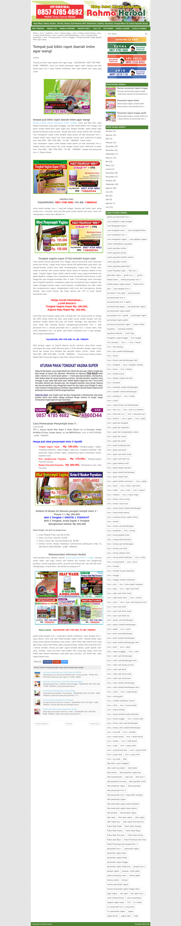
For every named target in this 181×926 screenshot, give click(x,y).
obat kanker (112, 772)
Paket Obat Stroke (135, 835)
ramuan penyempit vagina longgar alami (123, 889)
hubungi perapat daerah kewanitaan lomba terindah (55, 123)
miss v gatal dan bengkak (117, 423)
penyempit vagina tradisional (118, 866)
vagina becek (112, 916)
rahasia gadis (134, 875)
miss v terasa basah (128, 705)
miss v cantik (112, 400)
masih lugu (129, 333)
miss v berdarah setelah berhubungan (122, 387)
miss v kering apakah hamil (118, 535)
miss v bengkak (113, 365)
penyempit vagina (131, 849)
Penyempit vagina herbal (128, 100)
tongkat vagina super (115, 902)
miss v (124, 342)
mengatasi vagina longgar (117, 338)
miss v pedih (112, 629)
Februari (109, 143)
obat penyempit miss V (116, 790)
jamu (109, 289)
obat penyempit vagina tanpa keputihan (123, 804)
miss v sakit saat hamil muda (119, 674)
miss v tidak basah (129, 741)
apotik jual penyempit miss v (119, 217)
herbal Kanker (122, 28)
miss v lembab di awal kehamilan (120, 571)
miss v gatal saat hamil (116, 450)
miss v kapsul (139, 490)
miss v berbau (126, 369)
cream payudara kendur (116, 248)
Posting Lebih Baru (41, 723)
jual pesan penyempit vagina (118, 324)
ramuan (125, 880)
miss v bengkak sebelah (133, 365)
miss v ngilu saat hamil (129, 589)
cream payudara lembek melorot (120, 257)
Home (35, 33)
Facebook (48, 662)
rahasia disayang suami (116, 875)
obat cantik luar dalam (116, 768)
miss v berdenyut (114, 396)
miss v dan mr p (113, 410)
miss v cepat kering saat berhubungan (122, 405)
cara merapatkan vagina (117, 239)
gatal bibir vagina (114, 275)
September (110, 154)
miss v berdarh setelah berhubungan (122, 392)
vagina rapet (126, 916)
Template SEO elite (142, 924)
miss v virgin (112, 745)
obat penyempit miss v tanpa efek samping (124, 795)
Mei (107, 139)
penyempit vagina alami (116, 853)
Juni (107, 192)
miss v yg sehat (113, 759)
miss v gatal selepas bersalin (119, 468)
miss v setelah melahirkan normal (121, 701)
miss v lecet (132, 562)
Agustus (109, 135)
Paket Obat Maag (133, 831)
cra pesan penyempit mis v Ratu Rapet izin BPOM (62, 672)
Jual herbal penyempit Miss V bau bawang (59, 691)
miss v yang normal (138, 750)
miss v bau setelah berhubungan (120, 351)
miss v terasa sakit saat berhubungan (122, 723)
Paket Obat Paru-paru (116, 835)
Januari (109, 169)
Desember (110, 146)
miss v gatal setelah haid (117, 477)
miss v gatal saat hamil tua (118, 459)
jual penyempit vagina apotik (118, 311)
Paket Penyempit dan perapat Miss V (122, 844)
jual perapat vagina (138, 315)
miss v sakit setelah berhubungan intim (123, 687)
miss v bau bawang (115, 347)
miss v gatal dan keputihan (118, 427)
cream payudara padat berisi (118, 266)
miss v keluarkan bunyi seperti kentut (122, 517)
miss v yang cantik (128, 745)
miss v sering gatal (115, 696)
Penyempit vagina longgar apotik (131, 113)
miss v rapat (125, 647)
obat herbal (132, 768)
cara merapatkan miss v (117, 235)
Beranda (69, 723)
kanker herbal (138, 324)
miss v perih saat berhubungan (119, 633)
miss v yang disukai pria (117, 750)
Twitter (64, 662)
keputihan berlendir (114, 333)
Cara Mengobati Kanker (116, 226)
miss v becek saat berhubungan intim (122, 360)
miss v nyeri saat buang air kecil (133, 602)
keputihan (111, 329)
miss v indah (112, 490)
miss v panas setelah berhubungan (121, 625)
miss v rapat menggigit (116, 651)
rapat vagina (112, 893)
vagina (130, 911)
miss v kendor (113, 521)
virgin (136, 916)
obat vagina (140, 817)
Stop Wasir (108, 28)
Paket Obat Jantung (132, 826)
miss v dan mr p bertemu (133, 410)
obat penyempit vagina (116, 799)
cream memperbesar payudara (119, 244)
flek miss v (133, 271)
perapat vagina (113, 871)
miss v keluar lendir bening (118, 512)
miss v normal (135, 598)
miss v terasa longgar (116, 719)
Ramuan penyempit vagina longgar (132, 88)
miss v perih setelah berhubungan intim (123, 642)
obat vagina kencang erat (133, 822)
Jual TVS (97, 28)
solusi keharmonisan (115, 898)
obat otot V (140, 777)
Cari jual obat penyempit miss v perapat (58, 700)
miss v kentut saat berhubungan (65, 35)
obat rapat (111, 817)
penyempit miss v (114, 849)
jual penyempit (134, 293)
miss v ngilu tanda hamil (117, 598)
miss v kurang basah (52, 37)
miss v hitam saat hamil (130, 486)
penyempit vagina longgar (117, 862)
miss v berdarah (113, 383)
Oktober (109, 131)
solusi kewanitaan (134, 898)
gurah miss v (129, 275)
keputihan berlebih (125, 329)
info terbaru (38, 28)
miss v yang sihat (132, 754)
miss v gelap (141, 481)
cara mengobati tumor (116, 230)
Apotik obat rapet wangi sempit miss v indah (60, 709)
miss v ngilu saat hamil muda (119, 593)
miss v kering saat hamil (117, 548)
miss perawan (112, 342)
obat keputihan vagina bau (130, 772)
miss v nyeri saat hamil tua (118, 616)
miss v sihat (112, 705)
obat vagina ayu (113, 822)
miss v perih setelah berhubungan (121, 638)
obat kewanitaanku (114, 777)
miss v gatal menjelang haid (118, 445)
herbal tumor (138, 284)
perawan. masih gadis (131, 871)
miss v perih (125, 629)
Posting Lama (94, 723)
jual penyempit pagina (116, 306)
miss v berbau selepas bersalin (119, 378)
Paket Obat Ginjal (114, 826)
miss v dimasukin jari (136, 414)
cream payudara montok (117, 262)
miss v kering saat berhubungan (120, 544)
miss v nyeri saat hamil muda (119, 611)
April (107, 199)
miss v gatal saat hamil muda (119, 454)
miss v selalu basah (128, 692)
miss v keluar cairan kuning (84, 33)
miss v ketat (140, 557)
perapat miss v (139, 866)
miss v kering (129, 531)
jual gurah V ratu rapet (116, 293)
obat (125, 759)
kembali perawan (67, 28)
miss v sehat (112, 692)
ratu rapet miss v (137, 893)
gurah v (140, 275)
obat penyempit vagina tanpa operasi (122, 808)
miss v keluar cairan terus (117, 504)
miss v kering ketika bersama (119, 539)
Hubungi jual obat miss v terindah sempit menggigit (62, 682)
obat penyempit (134, 786)
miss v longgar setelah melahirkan (121, 580)
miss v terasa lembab (116, 710)
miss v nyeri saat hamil (116, 607)
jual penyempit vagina (137, 306)
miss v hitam (112, 486)
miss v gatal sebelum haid (118, 463)
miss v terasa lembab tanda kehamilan (123, 714)
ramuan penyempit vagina (117, 884)
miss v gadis (127, 418)
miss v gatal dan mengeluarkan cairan (122, 432)
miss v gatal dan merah (116, 436)
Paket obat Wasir (114, 840)
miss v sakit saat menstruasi (119, 678)
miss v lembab (113, 566)
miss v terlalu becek (134, 737)
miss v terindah (129, 732)
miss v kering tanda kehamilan (119, 557)
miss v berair (112, 369)
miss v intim (125, 490)
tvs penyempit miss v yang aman (120, 907)
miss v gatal (140, 418)
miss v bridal (129, 396)
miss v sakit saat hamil (116, 669)
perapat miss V (84, 28)
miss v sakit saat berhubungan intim (122, 660)
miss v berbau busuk (115, 374)
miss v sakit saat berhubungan (119, 656)
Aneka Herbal (46, 924)
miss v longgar (69, 37)
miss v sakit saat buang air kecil (120, 665)
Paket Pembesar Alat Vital (135, 840)
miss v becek (112, 356)
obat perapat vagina (128, 813)
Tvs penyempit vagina (116, 911)
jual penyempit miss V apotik (119, 302)
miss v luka (112, 584)
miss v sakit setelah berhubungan (121, 683)
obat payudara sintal (137, 781)
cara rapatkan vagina (138, 239)
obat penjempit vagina (116, 786)
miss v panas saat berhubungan (120, 620)
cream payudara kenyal (116, 253)
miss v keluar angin (63, 33)
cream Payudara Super (116, 271)
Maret (108, 165)
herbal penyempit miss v (131, 280)
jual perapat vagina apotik (117, 320)
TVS (129, 902)
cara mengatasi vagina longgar (119, 221)
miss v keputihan (114, 531)
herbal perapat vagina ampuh (119, 284)
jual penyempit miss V (116, 298)
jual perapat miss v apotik (117, 315)
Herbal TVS (52, 28)
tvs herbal (137, 902)
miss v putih (112, 647)
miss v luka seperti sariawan (131, 584)
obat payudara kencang (116, 781)
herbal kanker (112, 280)
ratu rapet (124, 893)
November (110, 150)
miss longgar (136, 338)
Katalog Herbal (139, 28)
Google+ (56, 662)
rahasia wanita (113, 880)
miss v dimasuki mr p (116, 414)
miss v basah (135, 342)
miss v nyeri (112, 602)
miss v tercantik (113, 732)
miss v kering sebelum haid (118, 553)
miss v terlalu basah (115, 737)
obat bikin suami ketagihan (118, 763)
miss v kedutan (46, 33)
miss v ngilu (112, 589)
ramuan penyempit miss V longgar (80, 558)
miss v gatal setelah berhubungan (121, 472)
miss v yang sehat (114, 754)
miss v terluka (113, 741)
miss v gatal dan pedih (116, 441)
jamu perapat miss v (122, 289)
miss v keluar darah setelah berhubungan (124, 508)
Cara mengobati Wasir (137, 230)
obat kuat (129, 777)
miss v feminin (113, 418)
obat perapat (112, 813)
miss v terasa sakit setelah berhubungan (123, 728)
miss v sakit (134, 651)
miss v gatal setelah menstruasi (120, 481)
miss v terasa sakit (135, 719)
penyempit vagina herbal (117, 858)
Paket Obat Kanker (115, 831)
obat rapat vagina (125, 817)
